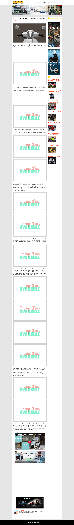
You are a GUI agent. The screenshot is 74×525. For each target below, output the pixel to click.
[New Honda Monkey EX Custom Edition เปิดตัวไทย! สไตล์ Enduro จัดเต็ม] (52, 85)
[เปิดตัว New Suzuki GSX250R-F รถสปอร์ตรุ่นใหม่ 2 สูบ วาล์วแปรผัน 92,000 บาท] (52, 160)
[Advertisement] (28, 54)
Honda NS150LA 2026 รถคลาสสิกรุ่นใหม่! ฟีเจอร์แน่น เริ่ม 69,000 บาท (54, 144)
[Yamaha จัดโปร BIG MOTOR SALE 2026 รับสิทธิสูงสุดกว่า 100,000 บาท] (52, 106)
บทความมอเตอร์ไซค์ (19, 21)
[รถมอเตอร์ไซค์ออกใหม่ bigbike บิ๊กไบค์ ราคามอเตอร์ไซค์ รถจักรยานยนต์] (17, 2)
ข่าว (36, 2)
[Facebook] (13, 516)
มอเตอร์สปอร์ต (50, 2)
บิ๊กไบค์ (29, 523)
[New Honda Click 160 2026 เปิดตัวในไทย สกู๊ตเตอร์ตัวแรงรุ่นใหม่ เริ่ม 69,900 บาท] (52, 139)
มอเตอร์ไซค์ (24, 523)
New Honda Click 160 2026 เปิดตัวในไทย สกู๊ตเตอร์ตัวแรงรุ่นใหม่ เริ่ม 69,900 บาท (54, 134)
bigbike (28, 523)
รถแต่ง (57, 2)
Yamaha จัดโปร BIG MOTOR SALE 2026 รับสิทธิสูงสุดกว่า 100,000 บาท (53, 101)
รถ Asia (39, 2)
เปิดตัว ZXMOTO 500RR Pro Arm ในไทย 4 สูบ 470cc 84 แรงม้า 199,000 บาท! (54, 123)
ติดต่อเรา (60, 2)
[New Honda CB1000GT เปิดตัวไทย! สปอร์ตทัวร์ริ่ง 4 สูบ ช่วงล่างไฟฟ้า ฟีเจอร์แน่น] (52, 117)
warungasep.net (27, 431)
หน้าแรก (15, 21)
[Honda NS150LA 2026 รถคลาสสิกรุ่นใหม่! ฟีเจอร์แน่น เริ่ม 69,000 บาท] (52, 150)
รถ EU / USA (45, 2)
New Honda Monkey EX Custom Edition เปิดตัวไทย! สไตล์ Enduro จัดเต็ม (54, 80)
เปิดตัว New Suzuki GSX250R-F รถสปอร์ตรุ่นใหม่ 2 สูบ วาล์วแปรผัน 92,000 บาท (54, 155)
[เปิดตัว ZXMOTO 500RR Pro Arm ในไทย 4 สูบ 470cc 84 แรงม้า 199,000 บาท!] (52, 128)
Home (34, 2)
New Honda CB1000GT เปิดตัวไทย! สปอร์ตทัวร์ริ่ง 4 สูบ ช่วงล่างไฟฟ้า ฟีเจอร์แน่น (54, 112)
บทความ (54, 2)
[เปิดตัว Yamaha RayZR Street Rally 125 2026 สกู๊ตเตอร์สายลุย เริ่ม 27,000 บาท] (52, 96)
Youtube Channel (36, 522)
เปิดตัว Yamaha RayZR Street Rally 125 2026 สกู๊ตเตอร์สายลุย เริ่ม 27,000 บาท (54, 90)
